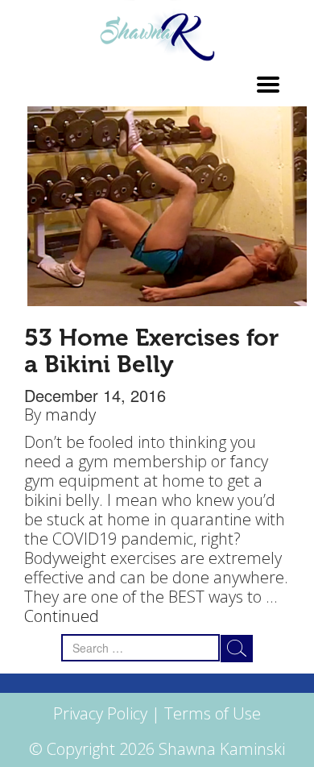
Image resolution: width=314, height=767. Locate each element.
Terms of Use (212, 713)
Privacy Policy (100, 713)
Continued (61, 616)
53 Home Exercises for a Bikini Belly (151, 351)
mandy (70, 414)
